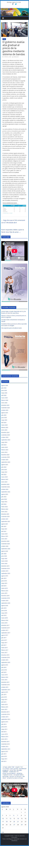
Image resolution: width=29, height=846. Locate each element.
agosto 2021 (4, 524)
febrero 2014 (4, 736)
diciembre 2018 (5, 595)
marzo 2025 (4, 425)
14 (18, 818)
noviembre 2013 (5, 744)
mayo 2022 (4, 501)
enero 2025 (4, 430)
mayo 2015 (4, 699)
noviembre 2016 (5, 657)
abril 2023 (3, 474)
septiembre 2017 (5, 632)
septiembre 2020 (5, 548)
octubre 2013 (4, 746)
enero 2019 (4, 593)
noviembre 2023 (5, 457)
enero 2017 (4, 652)
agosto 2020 (4, 551)
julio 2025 (3, 415)
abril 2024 (3, 445)
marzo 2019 (4, 588)
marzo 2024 (4, 447)
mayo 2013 (4, 759)
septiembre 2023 (5, 462)
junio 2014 (4, 726)
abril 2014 (3, 731)
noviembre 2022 (5, 487)
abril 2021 (3, 531)
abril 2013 (3, 761)
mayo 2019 (4, 583)
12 (10, 818)
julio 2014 (3, 724)
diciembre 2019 (5, 566)
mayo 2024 (4, 442)
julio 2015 (3, 694)
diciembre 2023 (5, 454)
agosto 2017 (4, 635)
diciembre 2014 (5, 712)
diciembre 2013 (5, 741)
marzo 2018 (4, 618)
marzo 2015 (4, 704)
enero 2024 (4, 452)
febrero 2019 (4, 590)
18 (6, 821)
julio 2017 (3, 637)
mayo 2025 (4, 420)
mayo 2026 (4, 393)
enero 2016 (4, 679)
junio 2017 (4, 640)
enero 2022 (4, 511)
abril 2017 (3, 645)
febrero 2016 (4, 677)
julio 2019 (3, 578)
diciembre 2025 (5, 405)
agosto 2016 (4, 665)
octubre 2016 (4, 660)
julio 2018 (3, 608)
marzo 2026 (4, 398)
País (4, 39)
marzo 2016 (4, 675)
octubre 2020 (4, 546)
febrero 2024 (4, 449)
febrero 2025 (4, 427)
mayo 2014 (4, 729)
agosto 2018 (4, 605)
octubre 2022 (4, 489)
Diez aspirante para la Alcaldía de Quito (11, 328)
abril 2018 (3, 615)
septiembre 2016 (5, 662)
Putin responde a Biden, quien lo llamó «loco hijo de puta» (12, 231)
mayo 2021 (4, 529)
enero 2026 (4, 402)
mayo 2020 (4, 558)
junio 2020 (4, 556)
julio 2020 (3, 553)
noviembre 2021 (5, 516)
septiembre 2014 (5, 719)
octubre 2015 (4, 687)
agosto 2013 (4, 751)
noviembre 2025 (5, 407)
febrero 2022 (4, 509)
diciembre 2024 (5, 432)
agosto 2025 (4, 412)
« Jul (2, 832)
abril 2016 (3, 672)
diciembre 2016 (5, 655)
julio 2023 (3, 467)
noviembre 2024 (5, 435)
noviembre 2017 (5, 628)
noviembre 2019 (5, 568)
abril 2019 (3, 585)
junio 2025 (4, 417)
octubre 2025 (4, 410)
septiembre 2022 (5, 492)
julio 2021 (3, 526)
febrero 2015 (4, 707)
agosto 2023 (4, 464)
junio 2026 (4, 390)
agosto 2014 (4, 722)
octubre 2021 (4, 519)
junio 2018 (4, 610)
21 (18, 821)
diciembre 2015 (5, 682)
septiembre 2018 (5, 603)
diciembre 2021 (5, 514)
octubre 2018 (4, 600)
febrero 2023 (4, 479)
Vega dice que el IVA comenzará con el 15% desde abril (13, 221)
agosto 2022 (4, 494)
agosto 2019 (4, 576)
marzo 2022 (4, 506)
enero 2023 (4, 482)
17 (3, 821)
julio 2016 (3, 667)
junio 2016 (4, 670)
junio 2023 (4, 469)
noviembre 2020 (5, 543)
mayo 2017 (4, 642)
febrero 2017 (4, 650)
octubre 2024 (4, 437)
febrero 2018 (4, 620)
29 (21, 825)
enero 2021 (4, 539)
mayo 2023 (4, 472)
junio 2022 (4, 499)
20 (14, 821)
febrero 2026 (4, 400)
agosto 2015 (4, 692)
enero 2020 (4, 563)
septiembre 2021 (5, 521)
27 (14, 825)
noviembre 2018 (5, 598)
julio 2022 (3, 496)
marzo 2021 (4, 534)
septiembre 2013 (5, 749)
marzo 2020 (4, 561)
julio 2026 (3, 388)
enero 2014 (4, 739)
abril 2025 (3, 422)
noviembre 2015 (5, 684)
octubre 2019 (4, 571)
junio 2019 (4, 581)
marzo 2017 (4, 647)
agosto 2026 (4, 385)
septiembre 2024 (5, 440)
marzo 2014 (4, 734)
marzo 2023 (4, 477)
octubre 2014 (4, 717)
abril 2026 (3, 395)
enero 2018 (4, 623)
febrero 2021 (4, 536)
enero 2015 (4, 709)
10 (3, 818)
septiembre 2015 (5, 689)
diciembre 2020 (5, 541)
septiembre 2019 (5, 573)
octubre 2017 (4, 630)
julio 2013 (3, 754)
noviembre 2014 (5, 714)
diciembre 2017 (5, 625)
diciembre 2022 (5, 484)
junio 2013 (4, 756)
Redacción (16, 57)
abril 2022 (3, 504)
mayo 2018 (4, 613)
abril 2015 (3, 702)
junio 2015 (4, 697)
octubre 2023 (4, 459)
